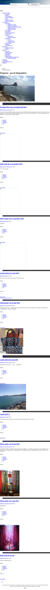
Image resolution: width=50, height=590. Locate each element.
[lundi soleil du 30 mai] (9, 550)
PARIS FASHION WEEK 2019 (12, 57)
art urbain (7, 44)
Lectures (7, 35)
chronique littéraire (11, 37)
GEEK (4, 355)
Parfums (7, 49)
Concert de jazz (11, 40)
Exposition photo (8, 45)
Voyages (4, 104)
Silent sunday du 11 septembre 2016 (12, 218)
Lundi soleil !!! (5, 414)
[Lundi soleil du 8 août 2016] (11, 353)
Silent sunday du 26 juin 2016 (10, 444)
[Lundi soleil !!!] (13, 409)
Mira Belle (7, 54)
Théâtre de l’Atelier (12, 24)
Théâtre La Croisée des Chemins (14, 26)
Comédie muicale (11, 42)
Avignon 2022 (8, 33)
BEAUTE (5, 46)
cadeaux (7, 15)
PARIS (4, 498)
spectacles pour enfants (10, 32)
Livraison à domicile (9, 17)
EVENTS (5, 59)
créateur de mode (8, 52)
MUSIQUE (7, 38)
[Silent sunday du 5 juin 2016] (10, 496)
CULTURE (5, 22)
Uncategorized (6, 161)
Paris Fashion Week (12, 58)
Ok (25, 588)
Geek (6, 18)
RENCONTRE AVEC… (8, 61)
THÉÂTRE (7, 23)
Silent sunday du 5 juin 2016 (9, 501)
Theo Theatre (8, 30)
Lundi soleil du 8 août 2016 (9, 360)
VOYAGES (5, 60)
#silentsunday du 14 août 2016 (10, 303)
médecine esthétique (9, 47)
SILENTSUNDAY (7, 300)
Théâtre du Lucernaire (12, 25)
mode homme (8, 53)
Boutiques (7, 51)
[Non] (48, 586)
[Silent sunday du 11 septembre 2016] (10, 213)
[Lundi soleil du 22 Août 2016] (13, 268)
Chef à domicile (8, 16)
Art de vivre (5, 103)
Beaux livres (10, 36)
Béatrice (1, 109)
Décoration (7, 14)
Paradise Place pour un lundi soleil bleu (13, 107)
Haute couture (8, 55)
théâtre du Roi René (12, 29)
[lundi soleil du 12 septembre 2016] (10, 159)
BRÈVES (5, 62)
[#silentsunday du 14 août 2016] (6, 297)
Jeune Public (7, 31)
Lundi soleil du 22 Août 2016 (9, 273)
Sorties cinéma (8, 43)
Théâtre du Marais (11, 28)
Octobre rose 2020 (9, 19)
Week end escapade (9, 21)
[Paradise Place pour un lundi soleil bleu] (17, 101)
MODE (4, 50)
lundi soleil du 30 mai (7, 555)
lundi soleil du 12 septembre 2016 (11, 164)
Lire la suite (2, 133)
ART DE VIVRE (6, 13)
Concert (9, 39)
